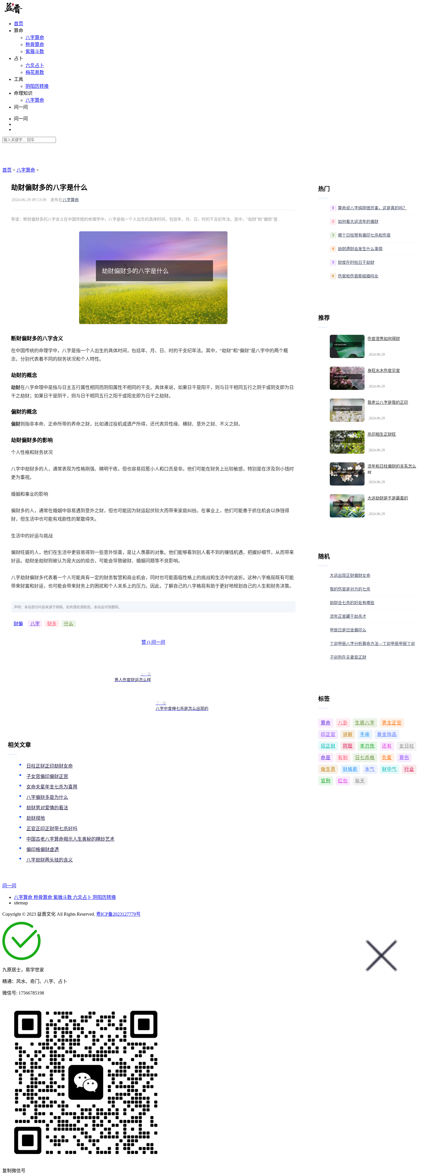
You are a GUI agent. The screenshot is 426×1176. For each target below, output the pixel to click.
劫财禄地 (35, 818)
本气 (370, 769)
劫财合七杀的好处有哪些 (352, 603)
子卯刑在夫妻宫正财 (348, 657)
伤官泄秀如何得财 (383, 339)
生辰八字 (365, 722)
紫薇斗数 (35, 51)
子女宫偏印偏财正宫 (47, 776)
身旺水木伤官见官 (383, 370)
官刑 (326, 780)
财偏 (18, 623)
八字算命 (35, 37)
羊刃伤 (367, 746)
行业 (409, 769)
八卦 (343, 722)
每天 (360, 780)
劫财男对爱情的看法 (47, 807)
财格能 (350, 769)
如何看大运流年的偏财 (358, 221)
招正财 (328, 746)
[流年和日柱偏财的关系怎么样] (347, 474)
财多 (52, 623)
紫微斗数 (63, 897)
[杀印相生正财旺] (347, 442)
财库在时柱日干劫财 (356, 262)
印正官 (328, 734)
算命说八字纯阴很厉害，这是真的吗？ (372, 208)
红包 (343, 780)
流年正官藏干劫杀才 (348, 616)
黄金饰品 (387, 734)
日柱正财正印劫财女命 (49, 766)
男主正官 (392, 722)
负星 (387, 757)
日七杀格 (365, 757)
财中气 (389, 769)
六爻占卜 (35, 65)
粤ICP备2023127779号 (118, 914)
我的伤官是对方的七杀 (350, 589)
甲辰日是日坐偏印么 (348, 630)
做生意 (328, 769)
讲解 (348, 734)
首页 (18, 23)
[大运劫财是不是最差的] (347, 505)
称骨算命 (35, 44)
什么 (68, 623)
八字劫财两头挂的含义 (49, 859)
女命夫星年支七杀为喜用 (51, 786)
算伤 (404, 757)
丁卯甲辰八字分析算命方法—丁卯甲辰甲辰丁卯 (372, 643)
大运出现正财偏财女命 (350, 575)
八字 (35, 623)
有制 (343, 757)
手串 (365, 734)
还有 (387, 746)
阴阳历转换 (37, 86)
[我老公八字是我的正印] (347, 410)
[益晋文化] (32, 12)
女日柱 (406, 746)
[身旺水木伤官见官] (347, 378)
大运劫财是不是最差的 (387, 498)
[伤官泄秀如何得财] (347, 346)
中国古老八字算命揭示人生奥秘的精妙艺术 (70, 839)
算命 (326, 722)
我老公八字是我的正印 (387, 402)
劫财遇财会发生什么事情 (360, 249)
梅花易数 (35, 72)
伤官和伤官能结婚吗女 (358, 276)
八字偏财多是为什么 (47, 797)
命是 (326, 757)
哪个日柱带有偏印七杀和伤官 (364, 235)
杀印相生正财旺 (381, 434)
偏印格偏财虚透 (42, 849)
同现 (348, 746)
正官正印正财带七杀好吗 (51, 828)
